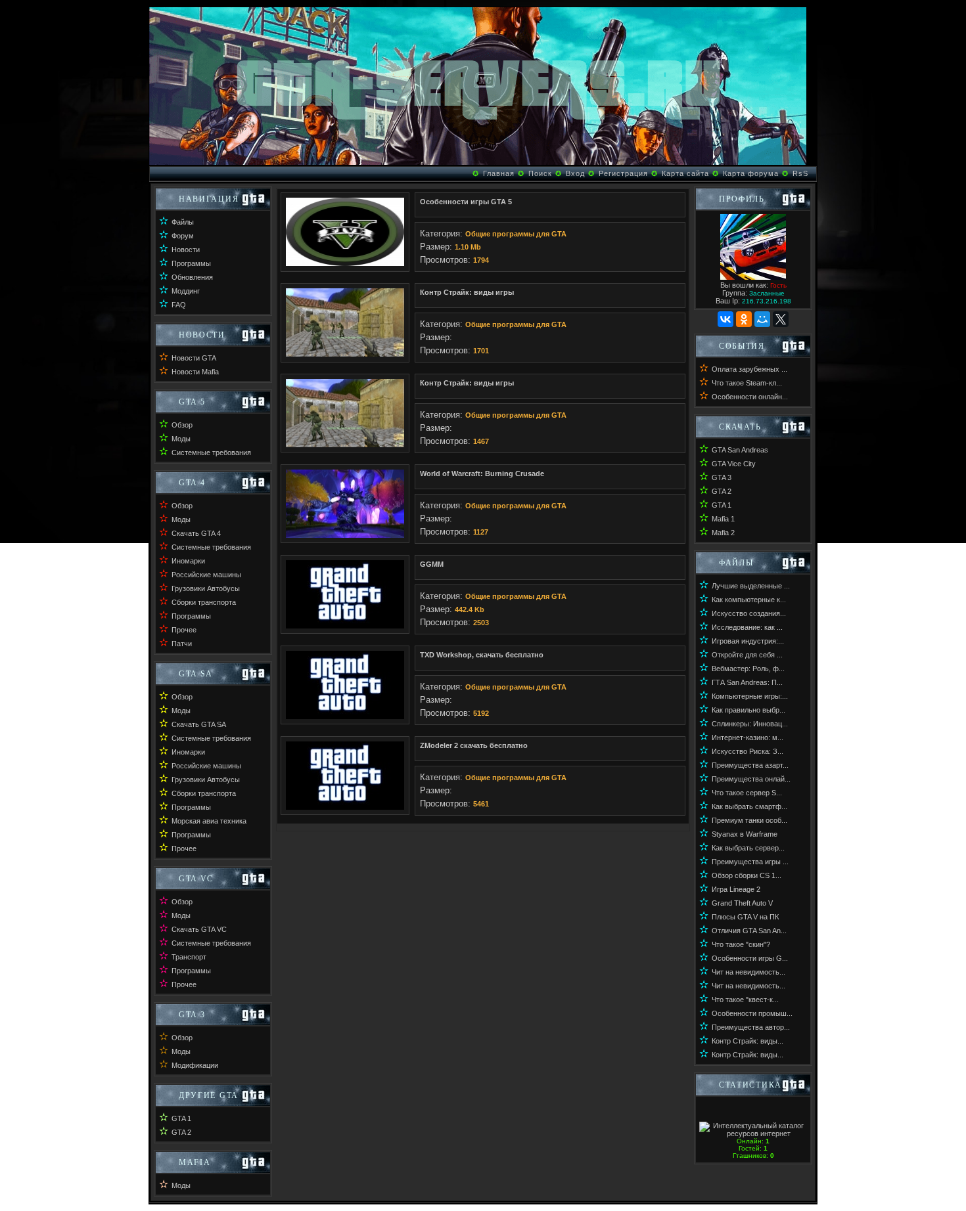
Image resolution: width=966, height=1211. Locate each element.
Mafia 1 (723, 519)
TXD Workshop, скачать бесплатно (481, 655)
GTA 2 (181, 1132)
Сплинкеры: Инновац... (750, 724)
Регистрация (623, 173)
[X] (781, 319)
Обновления (192, 277)
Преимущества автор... (751, 1027)
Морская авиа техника (209, 821)
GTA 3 (721, 477)
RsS (800, 173)
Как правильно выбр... (748, 710)
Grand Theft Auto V (742, 903)
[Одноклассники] (744, 319)
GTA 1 (181, 1118)
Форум (183, 236)
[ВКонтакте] (725, 319)
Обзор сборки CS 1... (746, 875)
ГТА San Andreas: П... (747, 682)
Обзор (182, 425)
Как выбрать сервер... (748, 848)
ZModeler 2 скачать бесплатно (474, 745)
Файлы (183, 222)
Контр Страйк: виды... (747, 1041)
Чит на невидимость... (748, 972)
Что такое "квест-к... (745, 999)
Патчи (182, 644)
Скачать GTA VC (199, 929)
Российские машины (206, 575)
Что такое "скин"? (741, 944)
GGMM (432, 564)
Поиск (540, 173)
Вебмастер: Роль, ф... (748, 668)
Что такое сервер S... (747, 793)
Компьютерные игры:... (750, 696)
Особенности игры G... (750, 958)
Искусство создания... (749, 613)
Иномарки (188, 561)
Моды (181, 439)
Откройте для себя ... (747, 655)
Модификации (195, 1065)
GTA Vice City (734, 464)
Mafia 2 (723, 533)
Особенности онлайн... (750, 397)
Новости (186, 249)
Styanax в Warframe (744, 834)
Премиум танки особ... (749, 820)
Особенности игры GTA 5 (466, 202)
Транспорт (189, 957)
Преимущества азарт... (750, 765)
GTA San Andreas (740, 450)
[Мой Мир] (762, 319)
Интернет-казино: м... (747, 737)
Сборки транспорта (204, 602)
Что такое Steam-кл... (747, 383)
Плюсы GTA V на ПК (745, 917)
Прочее (184, 630)
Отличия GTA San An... (749, 931)
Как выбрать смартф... (749, 806)
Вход (575, 173)
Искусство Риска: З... (747, 751)
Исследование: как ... (747, 627)
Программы (191, 263)
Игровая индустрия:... (748, 641)
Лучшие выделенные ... (751, 586)
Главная (499, 173)
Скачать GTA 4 (196, 533)
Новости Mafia (195, 372)
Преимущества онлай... (751, 779)
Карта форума (751, 173)
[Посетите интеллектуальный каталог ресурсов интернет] (753, 1133)
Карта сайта (685, 173)
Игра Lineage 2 (736, 889)
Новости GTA (194, 358)
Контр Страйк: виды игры (467, 292)
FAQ (179, 305)
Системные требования (211, 452)
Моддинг (186, 291)
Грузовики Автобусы (206, 588)
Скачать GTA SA (199, 724)
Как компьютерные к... (749, 600)
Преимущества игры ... (750, 862)
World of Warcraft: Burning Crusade (482, 473)
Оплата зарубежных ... (749, 369)
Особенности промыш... (752, 1013)
